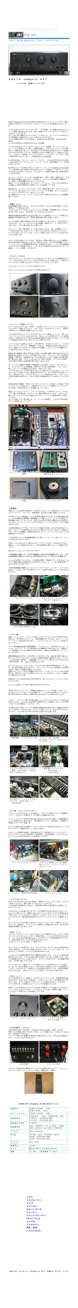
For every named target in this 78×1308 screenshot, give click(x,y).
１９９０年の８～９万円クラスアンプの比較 (27, 143)
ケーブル (31, 1221)
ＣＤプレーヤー (34, 1200)
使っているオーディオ (25, 40)
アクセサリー (33, 1224)
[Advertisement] (39, 14)
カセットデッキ (34, 1209)
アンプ (40, 40)
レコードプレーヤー (36, 1215)
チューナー (32, 1212)
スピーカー (32, 1206)
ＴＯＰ (11, 40)
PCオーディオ (34, 1218)
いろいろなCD (34, 1230)
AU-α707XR (32, 215)
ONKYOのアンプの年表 (41, 156)
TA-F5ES (36, 338)
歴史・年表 (32, 1227)
